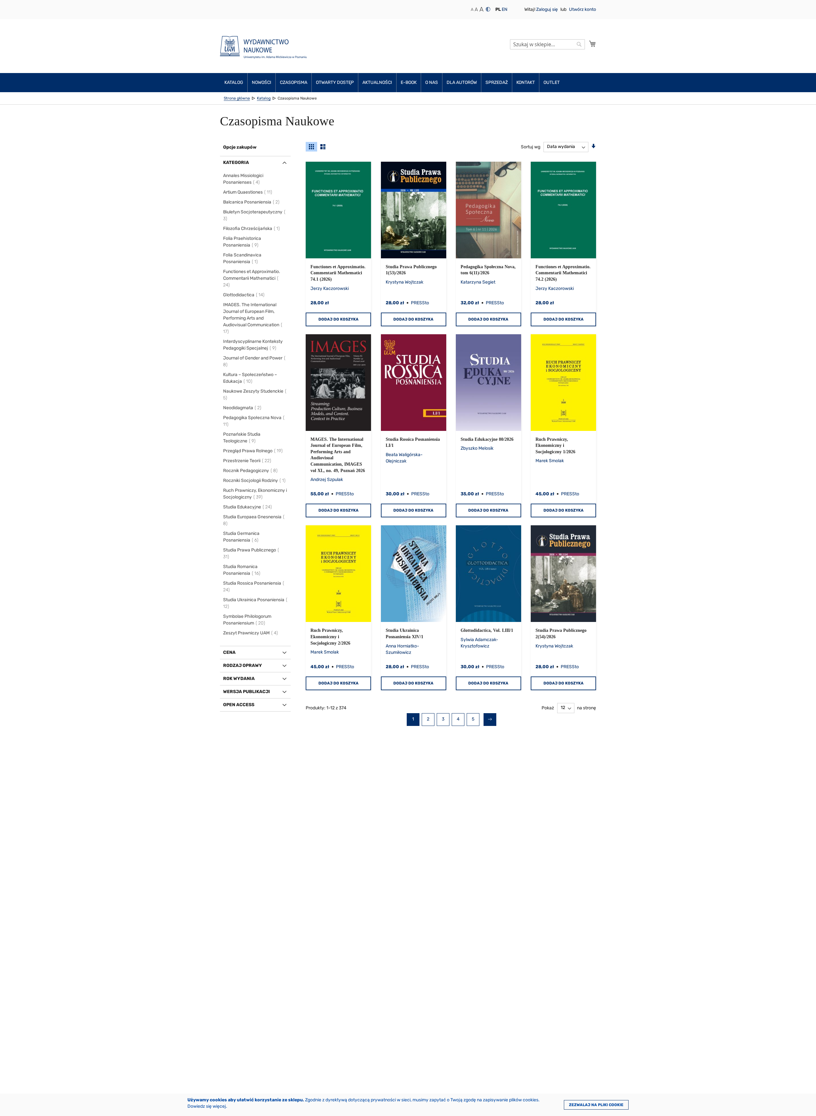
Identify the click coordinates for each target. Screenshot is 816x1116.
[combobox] (547, 44)
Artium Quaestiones (248, 192)
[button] (498, 9)
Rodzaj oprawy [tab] (242, 665)
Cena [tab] (229, 652)
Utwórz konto (582, 9)
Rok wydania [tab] (239, 678)
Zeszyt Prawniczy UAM (251, 633)
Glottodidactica (244, 295)
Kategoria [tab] (236, 162)
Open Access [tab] (238, 704)
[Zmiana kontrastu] (488, 9)
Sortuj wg (530, 146)
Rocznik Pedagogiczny (250, 470)
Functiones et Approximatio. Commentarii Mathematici (251, 278)
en (504, 9)
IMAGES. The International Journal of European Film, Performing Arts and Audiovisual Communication (251, 318)
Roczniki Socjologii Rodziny (254, 480)
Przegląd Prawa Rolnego (253, 451)
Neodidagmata (242, 407)
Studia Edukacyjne (248, 507)
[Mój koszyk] (592, 43)
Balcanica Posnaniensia (251, 202)
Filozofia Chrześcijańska (251, 228)
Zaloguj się (547, 9)
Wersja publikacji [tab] (246, 691)
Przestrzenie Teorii (247, 460)
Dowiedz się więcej (206, 1106)
